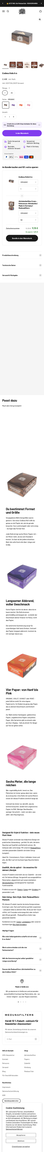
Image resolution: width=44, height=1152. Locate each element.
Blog (4, 1071)
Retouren (5, 1063)
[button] (39, 125)
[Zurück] (2, 3)
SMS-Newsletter (8, 1055)
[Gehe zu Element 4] (27, 65)
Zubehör (27, 1063)
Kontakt (5, 1059)
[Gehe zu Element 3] (20, 65)
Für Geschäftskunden (10, 1075)
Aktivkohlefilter (30, 1055)
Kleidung (27, 1067)
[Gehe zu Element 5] (34, 65)
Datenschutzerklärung (14, 1129)
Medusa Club (29, 1071)
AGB (3, 1095)
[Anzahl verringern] (5, 117)
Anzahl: (5, 112)
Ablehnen (20, 1141)
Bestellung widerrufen (11, 1101)
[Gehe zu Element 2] (12, 65)
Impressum (6, 1087)
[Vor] (41, 3)
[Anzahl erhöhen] (13, 117)
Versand (5, 1067)
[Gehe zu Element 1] (5, 65)
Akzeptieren (20, 1135)
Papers (26, 1059)
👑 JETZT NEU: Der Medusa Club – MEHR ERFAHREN (22, 3)
